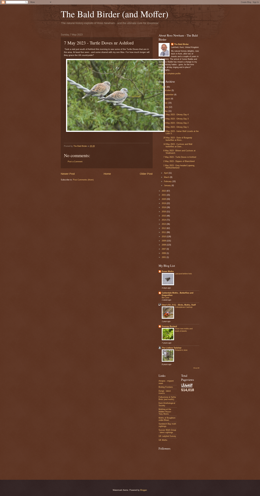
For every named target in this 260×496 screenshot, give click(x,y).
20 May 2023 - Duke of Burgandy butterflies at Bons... (177, 139)
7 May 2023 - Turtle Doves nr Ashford (179, 157)
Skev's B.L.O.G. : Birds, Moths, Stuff (179, 305)
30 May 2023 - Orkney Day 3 (176, 119)
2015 (164, 216)
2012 (164, 228)
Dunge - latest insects (165, 392)
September (169, 94)
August (167, 98)
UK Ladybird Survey (167, 436)
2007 (164, 249)
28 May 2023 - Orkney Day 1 (176, 127)
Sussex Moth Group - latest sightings (167, 431)
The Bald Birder (181, 44)
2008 (164, 245)
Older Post (146, 173)
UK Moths (163, 440)
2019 (164, 203)
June (166, 107)
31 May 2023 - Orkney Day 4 (176, 114)
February (168, 181)
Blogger (143, 490)
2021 (164, 195)
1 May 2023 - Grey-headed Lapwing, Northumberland (179, 166)
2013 (164, 224)
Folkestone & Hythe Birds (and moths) (167, 398)
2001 (164, 257)
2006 (164, 253)
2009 (164, 241)
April (166, 173)
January (168, 185)
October (168, 90)
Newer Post (68, 173)
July (166, 103)
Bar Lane (165, 298)
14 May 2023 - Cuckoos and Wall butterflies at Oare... (177, 145)
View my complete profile (170, 73)
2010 (164, 236)
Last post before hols (183, 274)
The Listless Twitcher (171, 348)
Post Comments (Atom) (83, 180)
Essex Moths (168, 271)
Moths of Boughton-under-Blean (167, 419)
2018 (164, 207)
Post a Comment (75, 161)
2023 (164, 87)
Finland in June (181, 350)
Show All (196, 368)
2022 (164, 191)
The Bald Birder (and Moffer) (114, 14)
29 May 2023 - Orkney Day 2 (176, 123)
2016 (164, 211)
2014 (164, 220)
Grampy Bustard (169, 326)
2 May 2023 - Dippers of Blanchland (179, 161)
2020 (164, 199)
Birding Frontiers (166, 387)
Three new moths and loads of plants (184, 330)
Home (107, 173)
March (167, 177)
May (166, 111)
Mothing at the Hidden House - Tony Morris (165, 411)
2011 (164, 232)
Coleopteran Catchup (183, 307)
